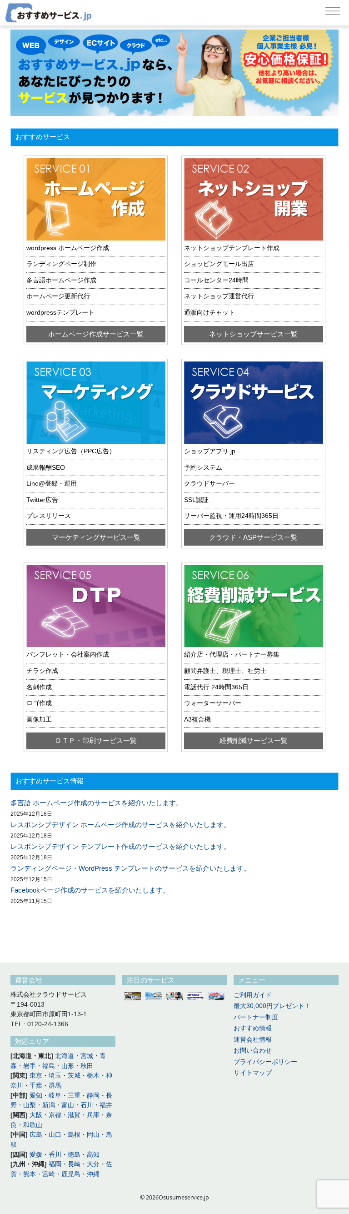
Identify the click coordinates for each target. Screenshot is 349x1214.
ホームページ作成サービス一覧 (96, 334)
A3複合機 (197, 719)
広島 (36, 1134)
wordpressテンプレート (60, 312)
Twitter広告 (42, 500)
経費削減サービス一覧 (253, 740)
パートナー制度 (256, 1017)
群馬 (55, 1085)
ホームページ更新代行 (58, 296)
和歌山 (32, 1125)
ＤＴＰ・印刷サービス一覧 (96, 740)
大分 (93, 1164)
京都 (55, 1115)
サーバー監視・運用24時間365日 (231, 515)
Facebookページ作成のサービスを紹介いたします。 (90, 890)
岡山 (93, 1134)
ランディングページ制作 (61, 264)
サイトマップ (253, 1072)
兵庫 (93, 1115)
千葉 (36, 1085)
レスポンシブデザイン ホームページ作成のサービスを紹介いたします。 (120, 824)
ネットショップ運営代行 (219, 296)
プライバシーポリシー (265, 1061)
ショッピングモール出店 (219, 264)
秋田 (86, 1066)
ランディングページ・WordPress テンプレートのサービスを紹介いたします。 (130, 868)
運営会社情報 (253, 1039)
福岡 (55, 1164)
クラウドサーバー (209, 483)
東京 (36, 1075)
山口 (55, 1134)
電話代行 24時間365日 (216, 687)
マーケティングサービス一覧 (96, 537)
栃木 (93, 1075)
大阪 (36, 1115)
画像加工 (39, 719)
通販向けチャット (209, 312)
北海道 (64, 1056)
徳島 (74, 1154)
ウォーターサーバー (212, 703)
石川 (86, 1105)
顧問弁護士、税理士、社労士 (225, 670)
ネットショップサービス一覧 (253, 334)
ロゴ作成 (39, 703)
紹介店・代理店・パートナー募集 (231, 654)
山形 (67, 1066)
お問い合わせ (253, 1050)
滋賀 (74, 1115)
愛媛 (36, 1154)
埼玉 (55, 1075)
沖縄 (93, 1174)
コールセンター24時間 (216, 280)
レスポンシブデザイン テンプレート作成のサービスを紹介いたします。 (120, 846)
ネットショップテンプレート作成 (231, 248)
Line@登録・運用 (51, 483)
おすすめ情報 (253, 1028)
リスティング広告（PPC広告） (70, 451)
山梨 (29, 1105)
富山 (67, 1105)
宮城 (86, 1056)
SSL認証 (196, 500)
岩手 (29, 1066)
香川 (55, 1154)
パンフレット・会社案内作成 (67, 654)
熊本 (29, 1174)
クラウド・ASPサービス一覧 (253, 537)
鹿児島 (70, 1174)
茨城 (74, 1075)
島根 (74, 1134)
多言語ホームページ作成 (61, 280)
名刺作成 (39, 687)
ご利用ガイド (253, 995)
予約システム (203, 467)
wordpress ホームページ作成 (67, 248)
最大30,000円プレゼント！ (272, 1006)
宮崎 (48, 1174)
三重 (74, 1095)
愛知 (36, 1095)
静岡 (93, 1095)
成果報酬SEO (45, 467)
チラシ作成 (42, 670)
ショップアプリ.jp (209, 451)
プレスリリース (48, 515)
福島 (48, 1066)
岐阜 (55, 1095)
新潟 (48, 1105)
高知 (93, 1154)
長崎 (74, 1164)
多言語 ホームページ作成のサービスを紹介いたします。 (96, 803)
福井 (106, 1105)
